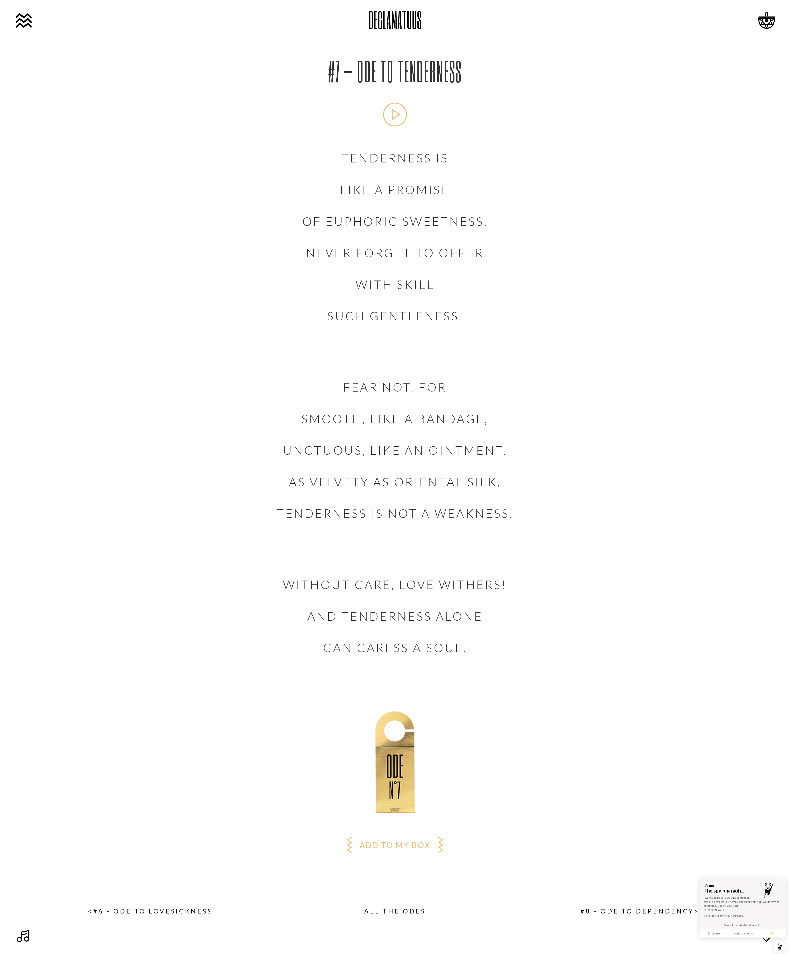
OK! (771, 933)
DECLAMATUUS (395, 19)
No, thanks (714, 933)
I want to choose (743, 933)
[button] (779, 947)
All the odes (395, 911)
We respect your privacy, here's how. (724, 915)
